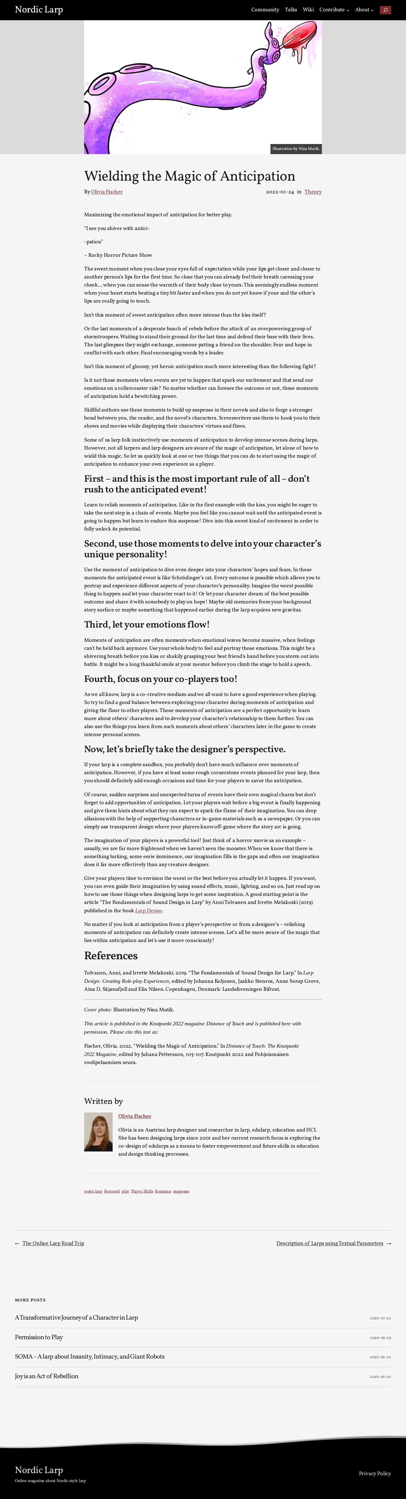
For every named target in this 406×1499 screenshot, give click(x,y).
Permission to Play (39, 1338)
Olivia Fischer (106, 192)
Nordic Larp (39, 10)
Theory (313, 192)
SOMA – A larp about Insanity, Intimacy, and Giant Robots (89, 1357)
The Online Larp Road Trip (53, 1243)
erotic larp (93, 1191)
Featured (112, 1191)
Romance (163, 1191)
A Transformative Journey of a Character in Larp (77, 1318)
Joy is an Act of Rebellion (46, 1377)
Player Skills (142, 1191)
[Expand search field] (385, 10)
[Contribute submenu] (348, 10)
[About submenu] (372, 10)
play (125, 1191)
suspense (181, 1191)
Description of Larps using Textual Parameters (329, 1243)
